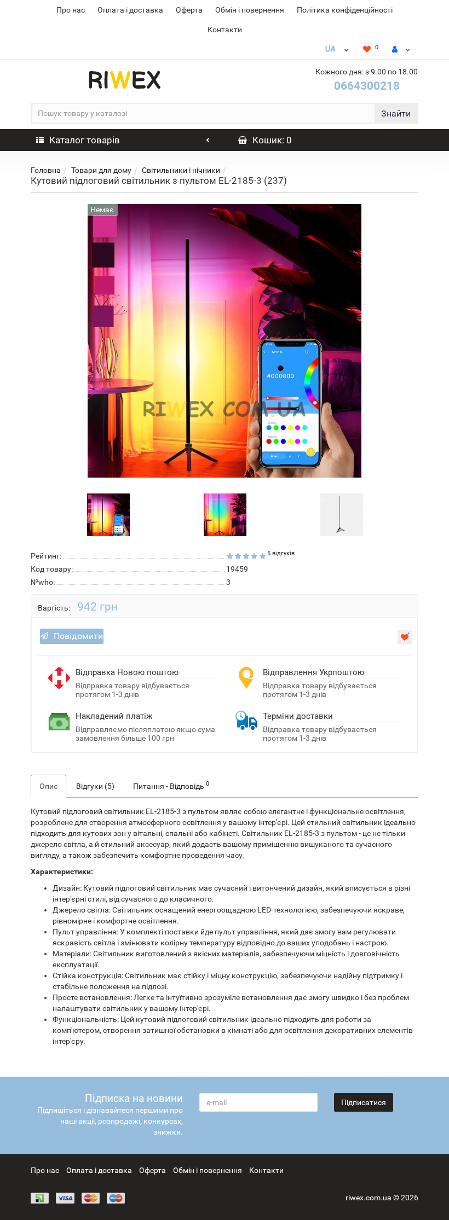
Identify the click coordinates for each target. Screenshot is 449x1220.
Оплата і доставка (130, 9)
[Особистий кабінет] (401, 49)
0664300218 (367, 85)
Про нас (70, 9)
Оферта (189, 9)
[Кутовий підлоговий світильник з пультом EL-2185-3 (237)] (108, 513)
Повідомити (78, 636)
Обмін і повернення (249, 9)
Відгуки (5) (95, 786)
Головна (46, 170)
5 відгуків (281, 553)
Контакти (225, 29)
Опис (48, 786)
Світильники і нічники (181, 170)
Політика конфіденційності (345, 9)
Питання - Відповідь (171, 785)
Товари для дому (101, 170)
